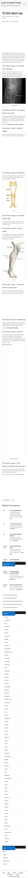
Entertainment (8, 699)
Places (6, 788)
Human (4, 17)
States (6, 822)
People (6, 781)
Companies (7, 670)
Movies (6, 769)
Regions (6, 803)
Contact (5, 854)
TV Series (7, 838)
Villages (6, 841)
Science (6, 810)
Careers (6, 655)
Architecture (7, 620)
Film (6, 712)
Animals (6, 617)
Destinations (7, 686)
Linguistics (7, 753)
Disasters (7, 689)
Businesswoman (8, 651)
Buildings (7, 645)
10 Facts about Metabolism (15, 510)
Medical (6, 759)
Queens (6, 800)
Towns (6, 829)
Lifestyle (6, 750)
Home (3, 21)
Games (6, 715)
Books (6, 642)
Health (6, 724)
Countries (7, 677)
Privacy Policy (6, 860)
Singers (6, 813)
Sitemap (5, 864)
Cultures (7, 683)
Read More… (13, 528)
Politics (6, 794)
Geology (7, 721)
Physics (6, 784)
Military (6, 762)
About (4, 851)
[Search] (24, 6)
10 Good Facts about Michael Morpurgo (12, 604)
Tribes (6, 835)
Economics (7, 693)
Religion (6, 807)
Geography (7, 718)
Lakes (6, 743)
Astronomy (7, 626)
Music (6, 772)
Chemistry (7, 664)
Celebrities (7, 658)
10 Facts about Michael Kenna (10, 607)
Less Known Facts (11, 2)
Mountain (7, 765)
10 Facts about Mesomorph (15, 524)
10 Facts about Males (14, 559)
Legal (6, 746)
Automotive (7, 636)
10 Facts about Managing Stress (15, 546)
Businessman (8, 648)
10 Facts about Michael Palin (10, 598)
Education (7, 696)
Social (6, 816)
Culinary (6, 680)
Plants (6, 791)
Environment (8, 702)
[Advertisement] (14, 38)
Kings (6, 740)
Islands (6, 734)
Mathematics (8, 756)
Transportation (8, 832)
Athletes (6, 629)
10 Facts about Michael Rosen (10, 595)
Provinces (7, 797)
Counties (7, 674)
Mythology (7, 775)
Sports (6, 819)
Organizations (8, 778)
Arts (5, 623)
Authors (6, 632)
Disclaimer (5, 857)
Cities (6, 667)
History (6, 727)
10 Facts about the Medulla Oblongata (15, 534)
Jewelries (7, 737)
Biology (6, 639)
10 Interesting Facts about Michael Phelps (13, 601)
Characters (7, 661)
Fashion (6, 708)
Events (6, 705)
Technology (7, 826)
